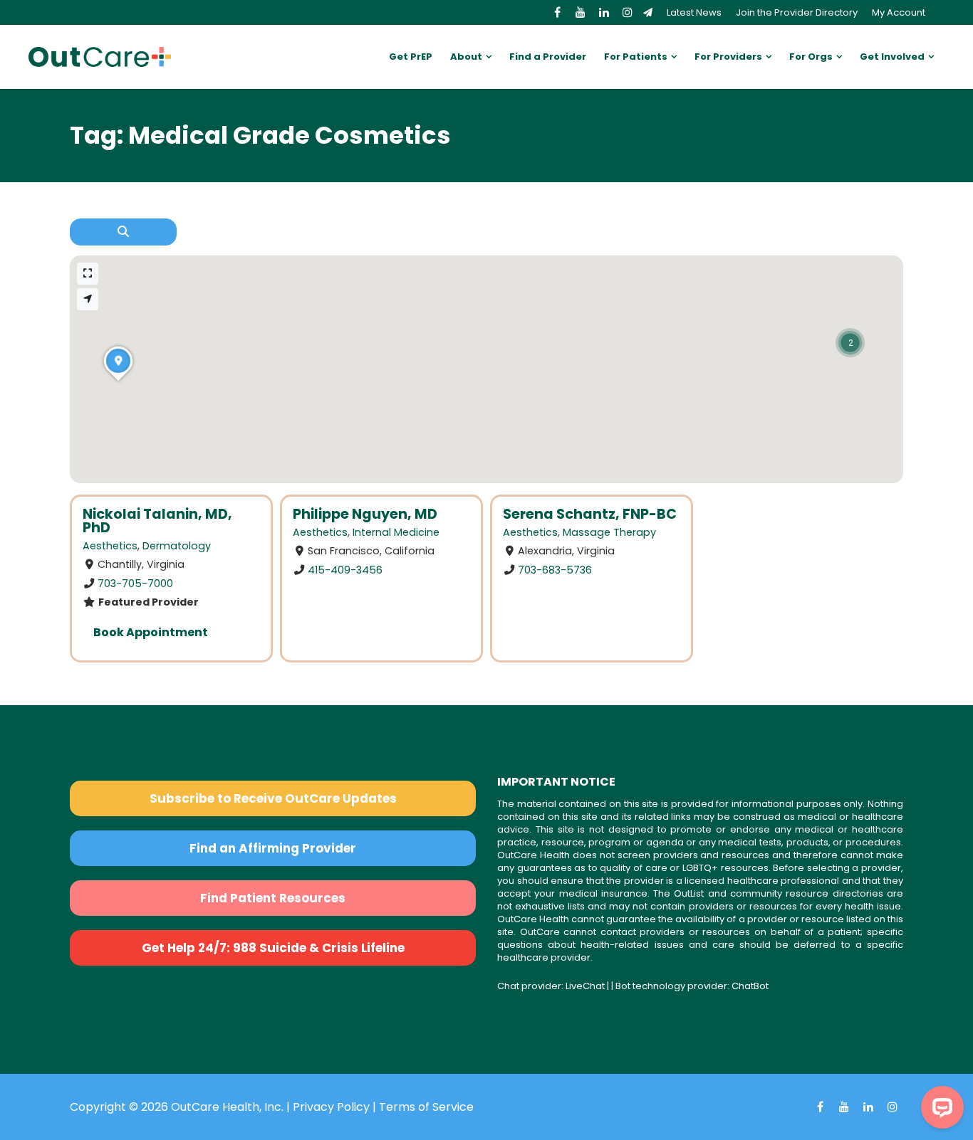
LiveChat (585, 986)
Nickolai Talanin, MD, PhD (157, 521)
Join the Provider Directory (797, 12)
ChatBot (750, 986)
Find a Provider (547, 56)
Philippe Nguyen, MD (365, 514)
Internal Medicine (396, 532)
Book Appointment (150, 632)
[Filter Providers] (123, 232)
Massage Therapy (609, 532)
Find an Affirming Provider (272, 848)
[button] (850, 343)
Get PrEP (410, 56)
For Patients (635, 56)
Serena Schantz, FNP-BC (590, 514)
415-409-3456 (345, 570)
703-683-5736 (555, 570)
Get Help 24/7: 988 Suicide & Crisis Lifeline (273, 947)
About (466, 56)
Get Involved (892, 56)
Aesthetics (110, 546)
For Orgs (811, 56)
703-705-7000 (135, 583)
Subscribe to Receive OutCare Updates (273, 798)
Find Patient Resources (272, 898)
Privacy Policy (331, 1107)
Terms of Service (426, 1107)
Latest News (694, 12)
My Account (898, 12)
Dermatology (176, 546)
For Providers (728, 56)
